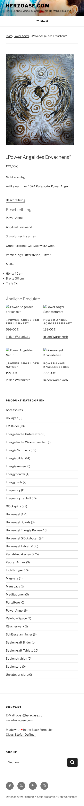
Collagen (12, 418)
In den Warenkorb (18, 337)
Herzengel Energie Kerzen (24, 530)
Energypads (14, 482)
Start (9, 35)
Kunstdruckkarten (18, 554)
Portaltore (13, 602)
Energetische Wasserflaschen (26, 442)
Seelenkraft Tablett (19, 650)
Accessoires (14, 410)
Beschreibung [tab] (15, 200)
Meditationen (15, 594)
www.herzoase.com (19, 720)
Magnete (12, 578)
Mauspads (13, 586)
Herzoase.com (28, 6)
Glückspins (13, 506)
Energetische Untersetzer (24, 434)
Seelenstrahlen (16, 658)
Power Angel (21, 35)
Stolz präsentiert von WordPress (57, 796)
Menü (44, 21)
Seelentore (13, 666)
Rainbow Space (16, 618)
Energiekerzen (16, 466)
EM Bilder (12, 426)
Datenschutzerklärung (20, 796)
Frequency (13, 490)
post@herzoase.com (31, 715)
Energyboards (15, 474)
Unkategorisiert (17, 674)
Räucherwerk (15, 626)
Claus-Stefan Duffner (21, 734)
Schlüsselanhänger (19, 634)
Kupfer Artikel (16, 562)
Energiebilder (15, 458)
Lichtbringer (14, 570)
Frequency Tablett (18, 498)
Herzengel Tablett (18, 546)
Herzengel (13, 514)
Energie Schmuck (18, 450)
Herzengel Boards (18, 522)
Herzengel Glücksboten (22, 538)
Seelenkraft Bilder (18, 642)
